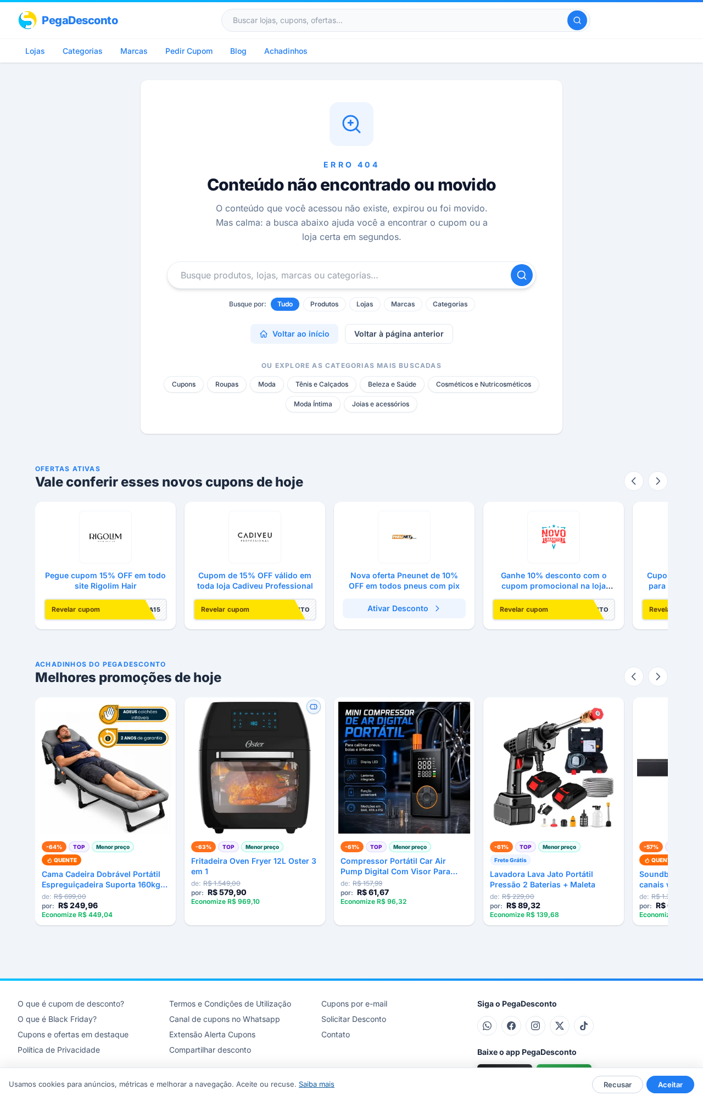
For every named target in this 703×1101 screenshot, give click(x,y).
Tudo (285, 304)
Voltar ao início (301, 333)
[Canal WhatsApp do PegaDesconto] (487, 1026)
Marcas (134, 50)
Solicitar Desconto (353, 1019)
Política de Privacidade (59, 1049)
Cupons (184, 384)
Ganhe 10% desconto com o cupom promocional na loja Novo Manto (554, 586)
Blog (238, 50)
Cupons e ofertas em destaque (73, 1034)
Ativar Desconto (397, 608)
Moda (267, 384)
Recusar (618, 1084)
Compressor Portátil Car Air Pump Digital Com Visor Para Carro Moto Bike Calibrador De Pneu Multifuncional (398, 866)
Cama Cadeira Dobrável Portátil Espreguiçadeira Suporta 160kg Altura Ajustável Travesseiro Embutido (101, 879)
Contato (335, 1034)
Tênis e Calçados (321, 384)
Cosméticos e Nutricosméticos (483, 384)
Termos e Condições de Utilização (230, 1003)
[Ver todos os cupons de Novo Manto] (553, 537)
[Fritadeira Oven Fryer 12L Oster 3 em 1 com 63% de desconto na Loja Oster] (255, 767)
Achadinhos (286, 50)
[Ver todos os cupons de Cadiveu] (254, 537)
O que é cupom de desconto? (71, 1003)
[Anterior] (634, 481)
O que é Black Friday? (57, 1019)
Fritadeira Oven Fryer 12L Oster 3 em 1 (253, 866)
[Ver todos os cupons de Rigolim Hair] (105, 537)
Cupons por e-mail (354, 1003)
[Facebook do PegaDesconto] (511, 1026)
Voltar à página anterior (399, 333)
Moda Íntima (313, 404)
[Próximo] (658, 481)
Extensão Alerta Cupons (212, 1034)
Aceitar (670, 1084)
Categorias (83, 50)
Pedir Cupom (189, 50)
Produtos (324, 304)
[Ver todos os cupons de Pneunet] (404, 537)
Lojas (35, 50)
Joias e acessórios (380, 404)
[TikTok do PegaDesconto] (584, 1026)
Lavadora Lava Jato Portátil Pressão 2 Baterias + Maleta (542, 879)
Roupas (226, 384)
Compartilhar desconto (210, 1049)
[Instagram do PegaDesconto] (535, 1026)
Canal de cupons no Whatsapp (224, 1019)
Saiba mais (316, 1084)
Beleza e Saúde (392, 384)
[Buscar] (577, 20)
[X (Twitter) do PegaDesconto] (560, 1026)
